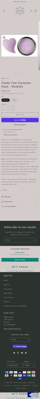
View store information (10, 134)
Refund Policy (8, 293)
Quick (6, 275)
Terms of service (16, 385)
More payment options (20, 124)
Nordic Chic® (12, 382)
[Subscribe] (34, 240)
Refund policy (31, 382)
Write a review (20, 260)
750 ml (5, 100)
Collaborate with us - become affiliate (15, 306)
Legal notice (35, 385)
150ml (14, 100)
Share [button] (5, 190)
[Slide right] (24, 74)
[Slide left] (16, 74)
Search (6, 280)
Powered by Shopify (21, 382)
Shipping (10, 93)
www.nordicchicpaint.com (12, 328)
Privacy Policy (8, 289)
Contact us (7, 301)
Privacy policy (7, 385)
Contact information (21, 388)
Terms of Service (9, 297)
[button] (4, 11)
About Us (6, 285)
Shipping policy (26, 385)
